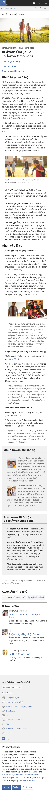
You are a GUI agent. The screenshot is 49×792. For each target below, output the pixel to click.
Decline (16, 787)
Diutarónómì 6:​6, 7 (15, 269)
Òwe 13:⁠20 (17, 415)
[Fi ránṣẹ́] (40, 8)
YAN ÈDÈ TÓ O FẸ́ (9, 14)
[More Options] (45, 8)
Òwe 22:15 (14, 359)
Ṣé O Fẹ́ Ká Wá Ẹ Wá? (20, 654)
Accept (6, 787)
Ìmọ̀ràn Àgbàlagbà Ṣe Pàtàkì (24, 634)
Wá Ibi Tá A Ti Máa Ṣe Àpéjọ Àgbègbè (17, 706)
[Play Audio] (35, 8)
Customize (27, 787)
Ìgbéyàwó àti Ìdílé (9, 8)
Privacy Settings (28, 780)
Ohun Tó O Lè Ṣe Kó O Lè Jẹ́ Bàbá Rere (26, 616)
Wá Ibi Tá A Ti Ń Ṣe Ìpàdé (12, 702)
